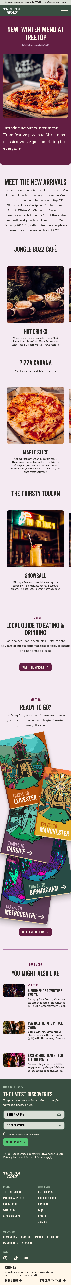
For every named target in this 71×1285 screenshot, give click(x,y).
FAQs (40, 1210)
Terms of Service (35, 1157)
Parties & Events (13, 1198)
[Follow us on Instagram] (5, 1259)
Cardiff (39, 1237)
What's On (9, 1210)
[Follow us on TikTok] (16, 1259)
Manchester (10, 1243)
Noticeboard (45, 1192)
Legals (42, 1216)
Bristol (26, 1237)
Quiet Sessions (47, 1198)
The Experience (12, 1192)
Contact (43, 1204)
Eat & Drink (10, 1204)
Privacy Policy (11, 1157)
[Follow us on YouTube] (26, 1259)
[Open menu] (64, 10)
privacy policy (32, 1134)
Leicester (53, 1237)
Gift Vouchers (11, 1216)
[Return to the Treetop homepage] (12, 1175)
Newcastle (28, 1243)
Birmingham (10, 1237)
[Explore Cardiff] (31, 824)
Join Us (42, 1222)
